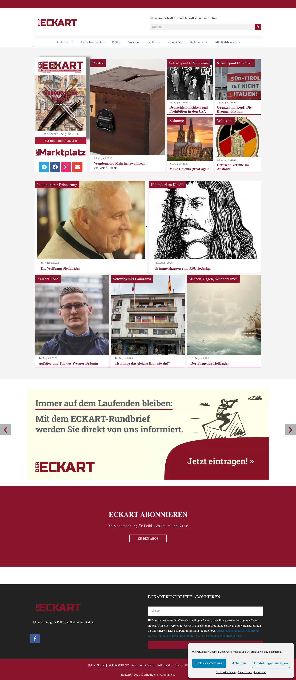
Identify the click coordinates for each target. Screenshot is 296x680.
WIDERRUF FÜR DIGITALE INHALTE (182, 665)
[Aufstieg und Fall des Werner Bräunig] (72, 321)
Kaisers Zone (48, 278)
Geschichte (175, 42)
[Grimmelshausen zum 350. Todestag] (205, 227)
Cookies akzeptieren (209, 663)
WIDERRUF (147, 665)
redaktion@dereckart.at (230, 630)
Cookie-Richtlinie (226, 672)
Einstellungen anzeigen (271, 663)
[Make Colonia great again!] (190, 144)
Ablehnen (239, 663)
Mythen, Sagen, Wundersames (213, 278)
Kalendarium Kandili (167, 184)
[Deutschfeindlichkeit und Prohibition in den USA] (190, 86)
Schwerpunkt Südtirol (235, 63)
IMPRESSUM (96, 665)
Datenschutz (245, 672)
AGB (134, 665)
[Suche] (258, 27)
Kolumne (176, 120)
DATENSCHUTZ (118, 665)
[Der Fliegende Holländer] (224, 321)
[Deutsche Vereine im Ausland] (238, 144)
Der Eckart (62, 42)
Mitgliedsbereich (225, 42)
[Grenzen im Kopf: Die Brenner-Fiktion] (238, 86)
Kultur (152, 42)
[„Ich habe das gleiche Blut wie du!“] (148, 321)
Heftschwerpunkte (92, 42)
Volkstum (134, 42)
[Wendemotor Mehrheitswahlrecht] (127, 115)
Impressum (260, 672)
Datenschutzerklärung (227, 636)
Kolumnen (197, 42)
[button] (5, 429)
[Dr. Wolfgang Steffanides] (91, 227)
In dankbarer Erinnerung (57, 184)
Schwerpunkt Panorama (188, 63)
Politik (116, 42)
